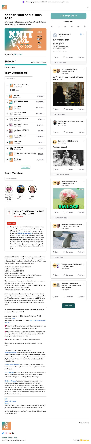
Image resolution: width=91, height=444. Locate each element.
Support (4, 437)
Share (82, 57)
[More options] (84, 34)
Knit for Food (18, 54)
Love (56, 57)
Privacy (10, 437)
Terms (15, 437)
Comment (69, 57)
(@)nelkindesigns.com (25, 233)
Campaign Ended (68, 16)
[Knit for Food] (4, 7)
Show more (68, 305)
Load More (25, 167)
